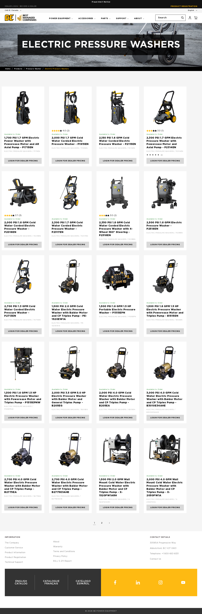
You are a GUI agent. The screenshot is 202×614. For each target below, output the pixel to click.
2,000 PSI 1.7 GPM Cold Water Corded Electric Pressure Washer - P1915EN (70, 141)
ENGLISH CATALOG (21, 582)
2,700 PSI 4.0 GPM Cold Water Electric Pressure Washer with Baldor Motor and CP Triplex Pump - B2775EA (22, 486)
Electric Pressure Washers (57, 69)
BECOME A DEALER (28, 6)
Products (18, 69)
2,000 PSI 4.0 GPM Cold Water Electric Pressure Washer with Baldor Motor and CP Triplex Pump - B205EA (117, 399)
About (56, 542)
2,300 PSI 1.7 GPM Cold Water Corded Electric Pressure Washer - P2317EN (67, 227)
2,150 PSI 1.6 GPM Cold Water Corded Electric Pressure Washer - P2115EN (117, 141)
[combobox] (170, 18)
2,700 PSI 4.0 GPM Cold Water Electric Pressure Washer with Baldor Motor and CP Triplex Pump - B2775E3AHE (70, 486)
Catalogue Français (51, 582)
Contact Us (155, 559)
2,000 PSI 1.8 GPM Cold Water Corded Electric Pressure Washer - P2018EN (19, 227)
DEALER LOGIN (11, 6)
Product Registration (184, 6)
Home (7, 69)
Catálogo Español (83, 582)
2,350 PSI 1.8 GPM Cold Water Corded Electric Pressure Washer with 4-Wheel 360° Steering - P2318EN (116, 229)
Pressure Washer (33, 69)
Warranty (58, 547)
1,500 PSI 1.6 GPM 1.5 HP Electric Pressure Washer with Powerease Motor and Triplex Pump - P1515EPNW (22, 398)
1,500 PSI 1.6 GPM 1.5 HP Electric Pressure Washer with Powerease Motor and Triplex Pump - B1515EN (164, 311)
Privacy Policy (60, 556)
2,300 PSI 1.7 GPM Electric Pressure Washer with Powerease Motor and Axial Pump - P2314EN (164, 143)
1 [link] (94, 523)
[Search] (182, 18)
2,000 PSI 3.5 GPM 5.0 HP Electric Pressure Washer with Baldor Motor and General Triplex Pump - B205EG (69, 399)
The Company (12, 543)
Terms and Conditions (64, 551)
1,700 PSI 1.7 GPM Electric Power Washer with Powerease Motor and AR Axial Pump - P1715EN (21, 143)
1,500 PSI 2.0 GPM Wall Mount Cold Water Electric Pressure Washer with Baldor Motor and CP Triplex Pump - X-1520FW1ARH (117, 487)
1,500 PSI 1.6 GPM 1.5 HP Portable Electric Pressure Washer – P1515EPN (117, 309)
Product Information (15, 553)
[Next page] (109, 523)
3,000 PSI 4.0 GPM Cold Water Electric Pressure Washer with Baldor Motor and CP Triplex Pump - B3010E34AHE (164, 399)
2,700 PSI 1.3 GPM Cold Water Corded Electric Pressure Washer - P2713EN (19, 311)
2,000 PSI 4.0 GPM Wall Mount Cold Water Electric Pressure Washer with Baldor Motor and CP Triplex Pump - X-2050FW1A (164, 487)
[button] (60, 18)
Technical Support (14, 562)
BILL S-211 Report (62, 561)
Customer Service (14, 548)
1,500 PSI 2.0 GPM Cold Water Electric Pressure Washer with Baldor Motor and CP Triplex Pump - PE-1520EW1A (70, 313)
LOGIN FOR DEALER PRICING (23, 161)
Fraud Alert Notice (101, 2)
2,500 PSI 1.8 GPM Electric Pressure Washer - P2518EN (164, 225)
